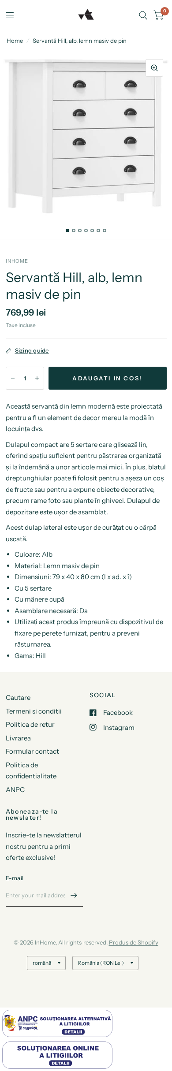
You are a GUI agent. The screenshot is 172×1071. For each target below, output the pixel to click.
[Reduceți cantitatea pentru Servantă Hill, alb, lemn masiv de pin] (12, 378)
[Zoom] (154, 68)
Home (15, 40)
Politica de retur (30, 724)
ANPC (15, 789)
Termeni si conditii (34, 711)
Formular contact (32, 751)
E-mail (15, 877)
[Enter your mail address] (74, 895)
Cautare (18, 697)
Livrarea (18, 738)
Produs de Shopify (133, 942)
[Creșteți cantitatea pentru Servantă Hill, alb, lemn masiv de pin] (37, 378)
